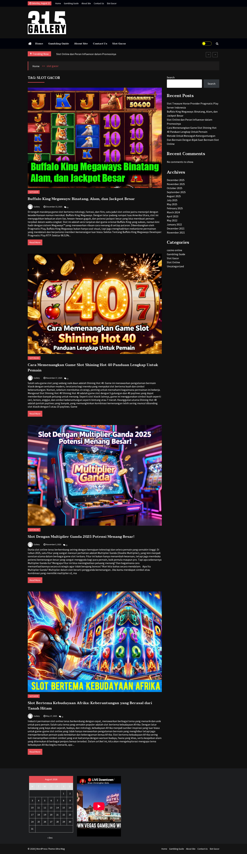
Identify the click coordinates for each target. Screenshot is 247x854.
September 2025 (176, 192)
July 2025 (172, 200)
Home (58, 3)
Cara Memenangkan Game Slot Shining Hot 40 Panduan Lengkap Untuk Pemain (93, 367)
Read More (35, 242)
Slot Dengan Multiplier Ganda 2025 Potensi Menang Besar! (81, 537)
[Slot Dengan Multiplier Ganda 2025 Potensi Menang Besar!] (95, 475)
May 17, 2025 (51, 716)
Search (171, 77)
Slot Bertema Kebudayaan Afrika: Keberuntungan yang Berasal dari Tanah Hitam (90, 705)
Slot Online (34, 358)
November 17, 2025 (54, 378)
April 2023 (172, 216)
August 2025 (174, 196)
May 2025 (172, 204)
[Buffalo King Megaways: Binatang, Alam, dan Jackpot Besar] (95, 138)
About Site (86, 3)
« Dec (50, 837)
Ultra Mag (60, 848)
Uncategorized (175, 266)
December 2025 (175, 180)
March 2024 (173, 212)
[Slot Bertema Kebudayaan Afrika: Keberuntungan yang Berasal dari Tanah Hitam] (95, 641)
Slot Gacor (111, 3)
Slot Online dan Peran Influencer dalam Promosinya (86, 54)
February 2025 (175, 208)
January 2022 (174, 224)
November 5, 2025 (53, 544)
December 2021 (175, 228)
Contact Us (99, 3)
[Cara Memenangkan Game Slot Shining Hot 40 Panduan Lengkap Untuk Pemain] (95, 304)
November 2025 (176, 184)
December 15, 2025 (54, 206)
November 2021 (176, 232)
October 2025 (174, 188)
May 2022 (172, 220)
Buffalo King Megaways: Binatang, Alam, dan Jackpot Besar (81, 199)
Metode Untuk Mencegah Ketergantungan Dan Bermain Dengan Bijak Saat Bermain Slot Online (193, 140)
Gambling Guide (71, 3)
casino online (174, 250)
